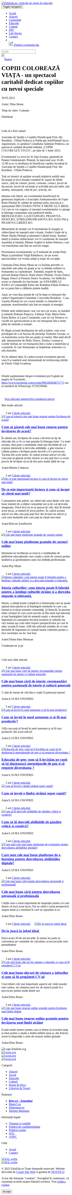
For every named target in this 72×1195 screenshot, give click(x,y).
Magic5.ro (15, 1104)
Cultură (13, 26)
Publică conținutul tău (26, 44)
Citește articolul (21, 413)
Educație (14, 23)
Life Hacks (15, 33)
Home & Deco (17, 1084)
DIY (11, 29)
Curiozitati (15, 19)
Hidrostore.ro (16, 1107)
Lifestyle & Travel (19, 1088)
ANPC (13, 1136)
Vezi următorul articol (41, 399)
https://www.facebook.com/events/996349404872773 (32, 382)
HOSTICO (57, 1172)
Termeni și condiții (19, 1123)
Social (12, 1074)
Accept (7, 1191)
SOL (12, 1133)
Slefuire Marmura (19, 1110)
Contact (13, 36)
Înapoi (8, 59)
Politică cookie (17, 1130)
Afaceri (13, 16)
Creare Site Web (25, 1172)
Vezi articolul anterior (16, 399)
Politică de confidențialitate (24, 1126)
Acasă (12, 13)
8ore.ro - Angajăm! (21, 1100)
